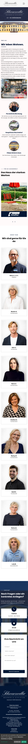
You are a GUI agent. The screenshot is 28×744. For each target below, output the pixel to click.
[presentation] (12, 221)
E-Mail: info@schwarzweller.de (14, 722)
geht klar (24, 741)
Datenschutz (18, 700)
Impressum (9, 700)
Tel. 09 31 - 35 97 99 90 (14, 616)
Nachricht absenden (14, 671)
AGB (14, 700)
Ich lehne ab (17, 741)
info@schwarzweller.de (14, 630)
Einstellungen (4, 741)
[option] (14, 26)
